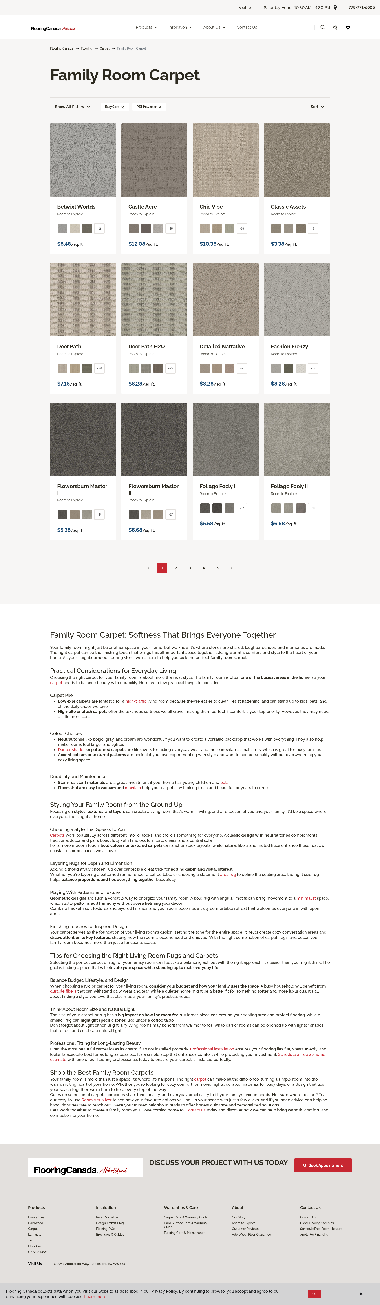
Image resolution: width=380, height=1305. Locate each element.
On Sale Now (37, 1252)
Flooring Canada (61, 48)
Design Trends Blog (110, 1223)
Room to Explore (243, 1223)
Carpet (105, 48)
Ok (314, 1294)
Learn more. (95, 1296)
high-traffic (136, 701)
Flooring (86, 48)
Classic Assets (288, 207)
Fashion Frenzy (289, 346)
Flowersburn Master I (82, 489)
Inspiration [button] (178, 27)
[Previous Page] (148, 568)
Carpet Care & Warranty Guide (185, 1217)
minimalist (306, 898)
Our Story (238, 1217)
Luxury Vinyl (37, 1217)
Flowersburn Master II (153, 489)
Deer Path (69, 346)
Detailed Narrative (222, 346)
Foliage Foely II (289, 486)
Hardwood (35, 1223)
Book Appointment (325, 1165)
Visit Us (245, 7)
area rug (228, 874)
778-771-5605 (362, 7)
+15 (170, 228)
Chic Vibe (211, 207)
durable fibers (63, 991)
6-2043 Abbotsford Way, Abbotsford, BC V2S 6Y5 (89, 1264)
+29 (99, 368)
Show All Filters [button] (69, 106)
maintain (133, 787)
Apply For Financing (314, 1234)
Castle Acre (142, 207)
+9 (241, 368)
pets (224, 782)
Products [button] (144, 27)
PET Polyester (146, 107)
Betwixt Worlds (76, 207)
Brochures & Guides (110, 1234)
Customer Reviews (245, 1229)
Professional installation (212, 1049)
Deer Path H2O (146, 346)
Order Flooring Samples (317, 1223)
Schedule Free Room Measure (321, 1229)
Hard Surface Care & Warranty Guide (185, 1225)
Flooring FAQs (105, 1229)
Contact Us (247, 27)
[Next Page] (231, 568)
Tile (30, 1240)
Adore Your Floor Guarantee (251, 1234)
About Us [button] (212, 27)
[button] (322, 27)
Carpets (57, 835)
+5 (313, 228)
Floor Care (35, 1246)
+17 (99, 514)
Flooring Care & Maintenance (184, 1233)
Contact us (196, 1110)
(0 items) (347, 27)
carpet (56, 682)
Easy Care (112, 107)
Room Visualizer (97, 1100)
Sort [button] (314, 106)
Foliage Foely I (217, 486)
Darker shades (71, 749)
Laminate (34, 1234)
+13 (99, 228)
